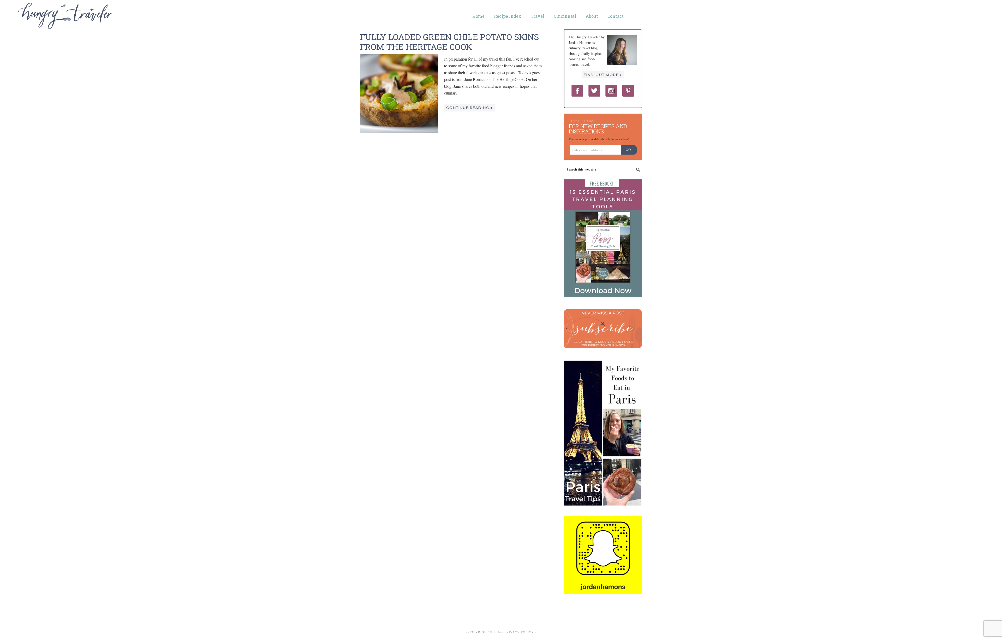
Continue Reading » (469, 107)
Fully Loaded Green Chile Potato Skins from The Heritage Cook (449, 41)
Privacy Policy (519, 632)
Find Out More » (603, 75)
